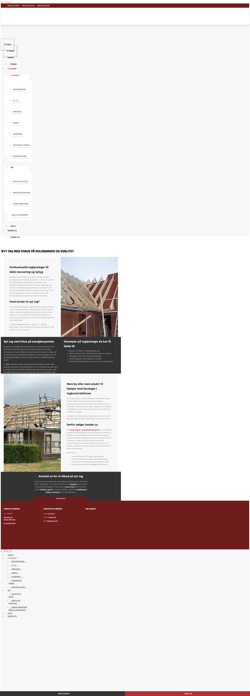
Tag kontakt (61, 498)
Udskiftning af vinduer (21, 145)
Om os (13, 226)
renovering (56, 492)
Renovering (17, 111)
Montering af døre (19, 156)
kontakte (73, 484)
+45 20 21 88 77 (70, 487)
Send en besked (63, 693)
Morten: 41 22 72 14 (28, 5)
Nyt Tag (15, 100)
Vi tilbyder (15, 75)
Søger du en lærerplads (21, 192)
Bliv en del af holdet (20, 181)
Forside (14, 64)
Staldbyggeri (17, 134)
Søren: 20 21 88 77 (14, 5)
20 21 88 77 (51, 514)
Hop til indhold (6, 2)
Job (12, 167)
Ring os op (188, 693)
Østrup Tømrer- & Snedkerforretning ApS (85, 430)
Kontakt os (15, 237)
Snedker (16, 123)
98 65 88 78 (52, 517)
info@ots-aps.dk (46, 489)
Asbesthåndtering (19, 89)
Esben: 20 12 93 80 (43, 5)
